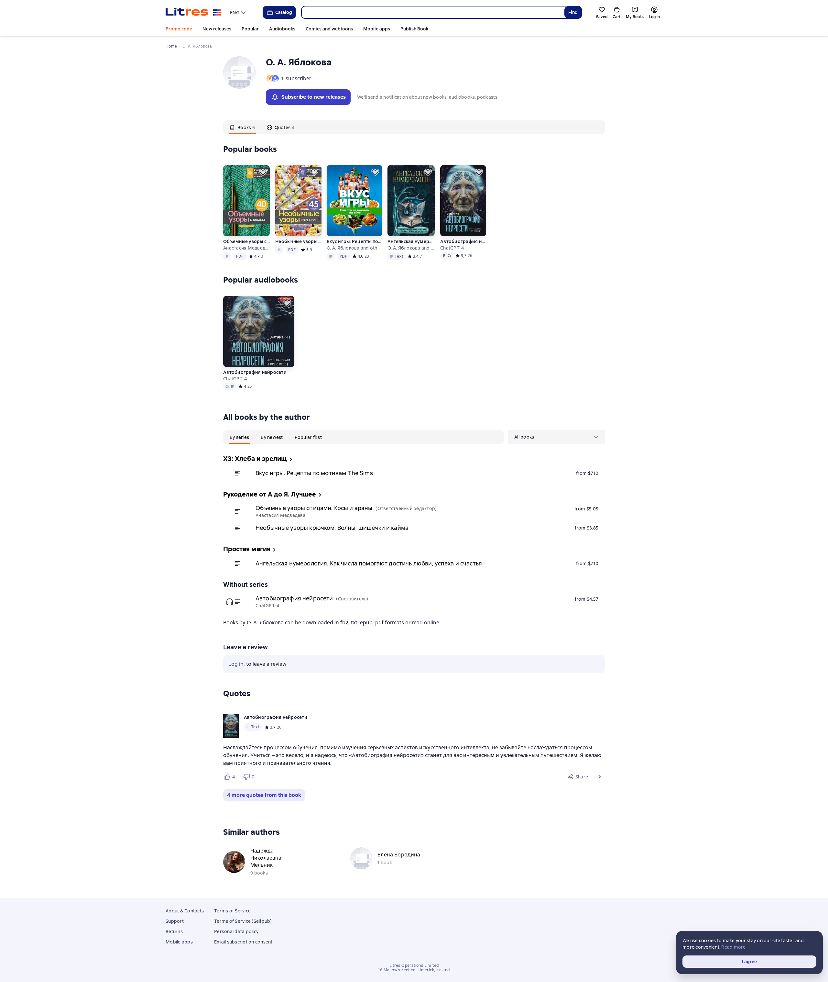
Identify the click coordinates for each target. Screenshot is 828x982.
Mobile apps (376, 29)
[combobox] (432, 12)
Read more (733, 947)
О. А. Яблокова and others (354, 248)
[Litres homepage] (194, 12)
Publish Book (414, 29)
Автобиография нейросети (462, 241)
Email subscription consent (243, 942)
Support (175, 921)
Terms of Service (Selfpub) (243, 921)
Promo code (179, 29)
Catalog (283, 12)
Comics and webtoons (329, 29)
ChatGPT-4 (452, 248)
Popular (250, 29)
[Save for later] (262, 172)
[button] (599, 777)
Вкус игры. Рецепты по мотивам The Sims (354, 241)
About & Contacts (185, 911)
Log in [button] (236, 664)
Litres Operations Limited (414, 965)
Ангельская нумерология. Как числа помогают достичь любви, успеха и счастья (411, 241)
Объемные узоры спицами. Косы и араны (246, 241)
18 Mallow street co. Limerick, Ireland (414, 970)
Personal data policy (236, 931)
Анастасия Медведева (246, 248)
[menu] (238, 12)
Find (573, 12)
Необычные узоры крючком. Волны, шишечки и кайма (298, 241)
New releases (216, 29)
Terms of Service (232, 911)
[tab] (242, 127)
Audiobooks (282, 29)
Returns (174, 931)
